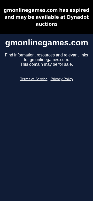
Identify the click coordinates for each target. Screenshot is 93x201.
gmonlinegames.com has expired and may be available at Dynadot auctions (46, 16)
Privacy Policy (62, 79)
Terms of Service (34, 79)
